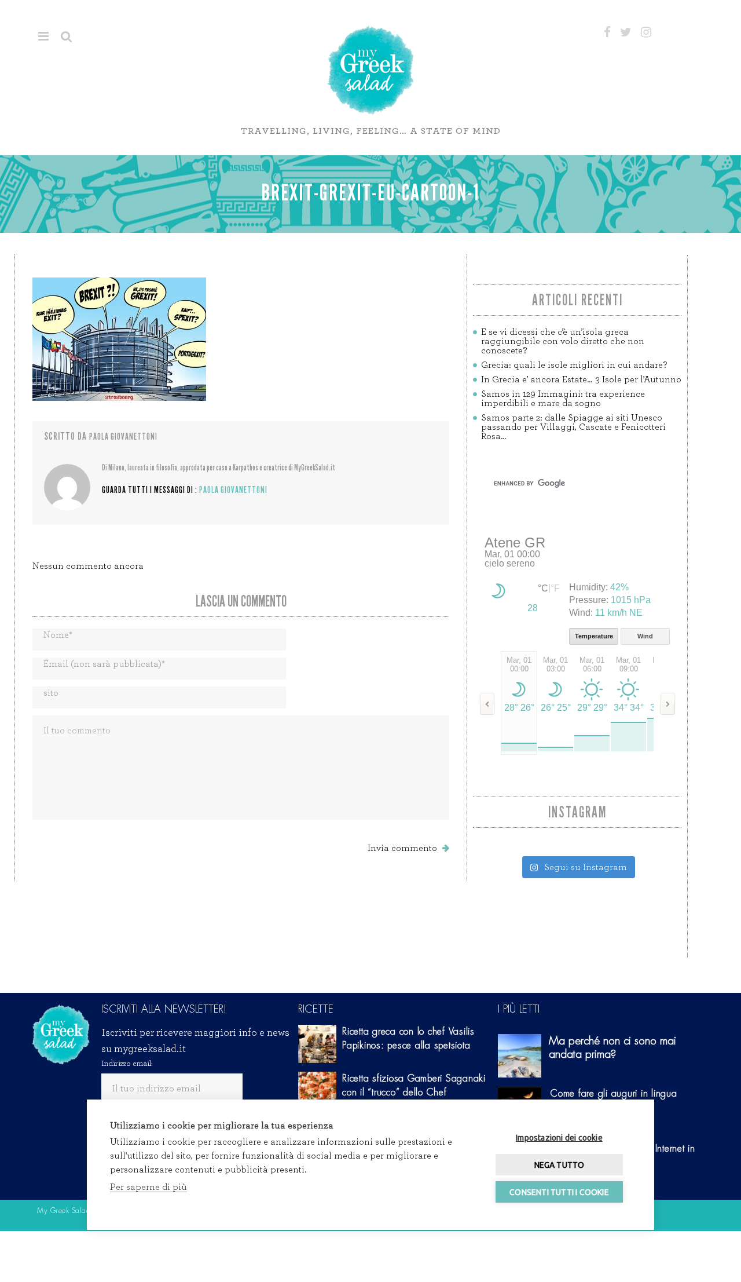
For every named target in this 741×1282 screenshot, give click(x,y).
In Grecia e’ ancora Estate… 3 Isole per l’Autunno (581, 379)
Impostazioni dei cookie (559, 1137)
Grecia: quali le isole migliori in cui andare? (574, 365)
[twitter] (626, 32)
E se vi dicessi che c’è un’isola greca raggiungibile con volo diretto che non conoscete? (562, 341)
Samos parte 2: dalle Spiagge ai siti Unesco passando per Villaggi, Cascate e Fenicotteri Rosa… (573, 427)
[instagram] (646, 32)
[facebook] (607, 32)
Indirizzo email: (127, 1064)
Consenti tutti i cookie (559, 1192)
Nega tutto (559, 1165)
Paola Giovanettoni (123, 436)
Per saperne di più (148, 1187)
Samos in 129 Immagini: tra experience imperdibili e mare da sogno (563, 398)
